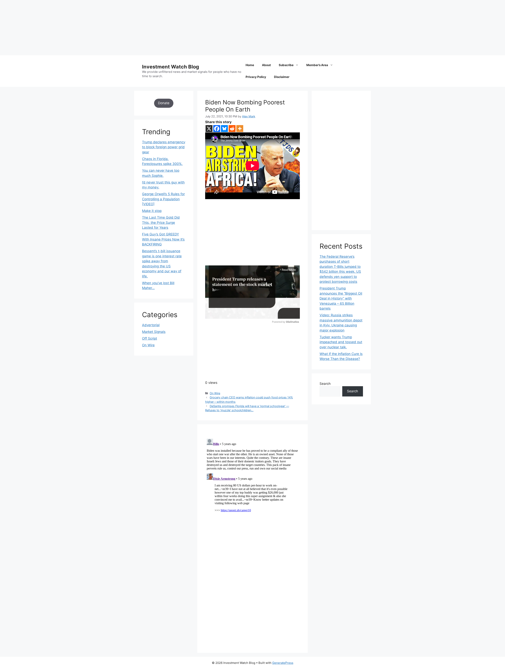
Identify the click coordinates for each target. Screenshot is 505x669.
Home (250, 65)
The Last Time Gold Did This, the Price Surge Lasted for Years (161, 223)
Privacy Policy (256, 77)
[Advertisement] (118, 27)
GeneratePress (282, 663)
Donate (163, 103)
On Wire (215, 393)
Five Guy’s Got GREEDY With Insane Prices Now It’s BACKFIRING (163, 239)
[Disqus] (252, 486)
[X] (209, 128)
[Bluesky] (224, 128)
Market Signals (154, 332)
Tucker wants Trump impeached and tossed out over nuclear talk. (341, 342)
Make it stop (152, 211)
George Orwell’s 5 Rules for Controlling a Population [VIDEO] (163, 199)
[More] (239, 128)
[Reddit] (232, 128)
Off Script (149, 338)
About (266, 65)
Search (325, 384)
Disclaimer (281, 77)
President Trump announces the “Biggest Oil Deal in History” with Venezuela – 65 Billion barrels (341, 298)
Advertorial (151, 325)
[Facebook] (216, 128)
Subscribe (286, 65)
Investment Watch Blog (170, 67)
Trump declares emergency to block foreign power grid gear (163, 147)
